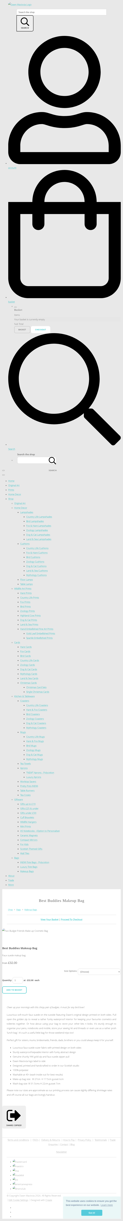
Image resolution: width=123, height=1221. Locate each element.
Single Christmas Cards (37, 691)
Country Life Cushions (37, 548)
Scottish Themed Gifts (31, 848)
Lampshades (26, 512)
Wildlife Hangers (28, 821)
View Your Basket (49, 919)
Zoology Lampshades (37, 530)
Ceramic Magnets (29, 835)
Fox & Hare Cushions (37, 552)
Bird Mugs (31, 745)
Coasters (24, 700)
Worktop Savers (28, 781)
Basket (22, 329)
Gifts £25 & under (29, 808)
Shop (11, 498)
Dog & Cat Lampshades (38, 534)
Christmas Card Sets (36, 687)
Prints (11, 489)
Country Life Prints (29, 597)
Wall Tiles (24, 853)
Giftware (18, 799)
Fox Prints (25, 601)
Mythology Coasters (36, 727)
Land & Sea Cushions (37, 570)
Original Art (14, 485)
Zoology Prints (27, 610)
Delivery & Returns (50, 1139)
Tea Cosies (25, 794)
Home (11, 480)
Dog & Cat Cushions (36, 566)
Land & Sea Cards (29, 678)
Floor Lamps (26, 579)
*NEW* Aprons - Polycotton (40, 772)
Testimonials (101, 1139)
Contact (64, 1144)
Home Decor (14, 494)
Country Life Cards (29, 660)
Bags (16, 857)
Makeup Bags (27, 871)
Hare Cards (26, 646)
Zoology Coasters (35, 718)
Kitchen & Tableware (24, 696)
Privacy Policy (85, 1139)
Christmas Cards (28, 682)
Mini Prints (25, 826)
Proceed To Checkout (71, 919)
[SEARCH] (52, 460)
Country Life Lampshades (39, 516)
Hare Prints (26, 593)
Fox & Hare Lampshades (38, 525)
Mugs (23, 732)
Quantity (6, 980)
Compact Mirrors (28, 839)
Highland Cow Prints (30, 615)
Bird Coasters (33, 714)
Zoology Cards (27, 664)
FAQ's (35, 1139)
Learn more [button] (107, 1205)
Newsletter (61, 1151)
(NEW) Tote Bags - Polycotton (34, 862)
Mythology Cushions (36, 575)
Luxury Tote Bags (28, 866)
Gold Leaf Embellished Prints (40, 633)
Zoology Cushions (35, 561)
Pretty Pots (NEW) (29, 785)
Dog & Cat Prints (28, 619)
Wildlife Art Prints (22, 588)
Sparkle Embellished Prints (39, 637)
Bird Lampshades (35, 521)
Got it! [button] (92, 1213)
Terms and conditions (18, 1139)
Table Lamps (26, 584)
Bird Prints (25, 606)
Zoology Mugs (33, 750)
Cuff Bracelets (27, 817)
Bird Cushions (33, 557)
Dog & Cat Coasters (36, 723)
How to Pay (69, 1139)
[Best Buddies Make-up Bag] (17, 939)
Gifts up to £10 (28, 803)
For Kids (24, 844)
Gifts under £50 (28, 812)
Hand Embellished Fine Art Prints (36, 628)
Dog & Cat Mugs (34, 754)
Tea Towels (25, 763)
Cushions (25, 543)
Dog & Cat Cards (28, 669)
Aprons (24, 768)
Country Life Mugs (35, 736)
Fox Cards (25, 651)
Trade (11, 880)
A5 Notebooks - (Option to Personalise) (40, 830)
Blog (72, 1144)
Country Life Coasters (37, 705)
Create (48, 1200)
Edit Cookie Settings (18, 1200)
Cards (17, 642)
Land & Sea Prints (29, 624)
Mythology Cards (28, 673)
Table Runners (27, 790)
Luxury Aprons (33, 777)
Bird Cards (25, 655)
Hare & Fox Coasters (36, 709)
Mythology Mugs (34, 759)
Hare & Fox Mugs (35, 741)
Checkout (40, 329)
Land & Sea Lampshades (38, 539)
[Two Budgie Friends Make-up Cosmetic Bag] (6, 939)
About (11, 875)
